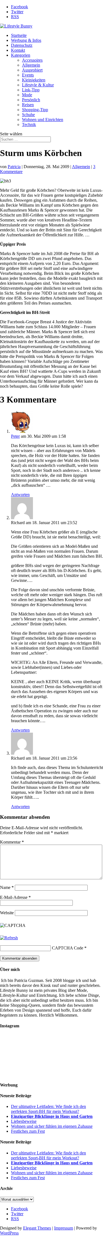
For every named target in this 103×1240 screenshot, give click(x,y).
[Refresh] (9, 937)
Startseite (19, 35)
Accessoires (32, 60)
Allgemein (31, 65)
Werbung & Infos (26, 40)
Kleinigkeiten (33, 80)
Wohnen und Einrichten (42, 119)
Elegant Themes (37, 1228)
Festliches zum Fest (28, 1131)
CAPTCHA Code (67, 948)
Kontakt (18, 50)
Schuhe (28, 114)
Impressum (63, 1228)
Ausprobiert (32, 70)
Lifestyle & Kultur (38, 85)
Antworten (20, 494)
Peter (15, 436)
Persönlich (31, 99)
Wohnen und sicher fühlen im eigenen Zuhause (52, 1126)
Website (7, 912)
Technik (29, 124)
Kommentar (12, 842)
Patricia (14, 166)
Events (28, 75)
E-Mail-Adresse (15, 897)
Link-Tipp (31, 89)
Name (7, 887)
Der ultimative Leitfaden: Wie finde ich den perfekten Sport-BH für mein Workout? (48, 1109)
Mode (27, 94)
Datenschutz (21, 45)
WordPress (9, 1233)
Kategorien (20, 55)
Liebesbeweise (24, 1121)
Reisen (28, 104)
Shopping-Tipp (35, 109)
